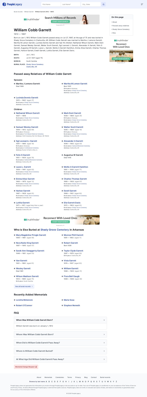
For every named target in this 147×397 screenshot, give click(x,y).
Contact (94, 377)
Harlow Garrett (23, 191)
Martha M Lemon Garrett (75, 84)
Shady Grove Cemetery (79, 90)
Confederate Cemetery (31, 148)
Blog (85, 377)
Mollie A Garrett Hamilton (76, 167)
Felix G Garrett (23, 155)
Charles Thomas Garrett (75, 179)
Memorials (48, 377)
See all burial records (23, 286)
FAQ (114, 33)
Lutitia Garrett (23, 203)
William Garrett (29, 11)
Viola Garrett (70, 260)
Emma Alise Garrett (25, 179)
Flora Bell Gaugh (72, 276)
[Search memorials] (103, 4)
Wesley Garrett (23, 268)
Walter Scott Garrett (73, 127)
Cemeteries (60, 377)
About (114, 22)
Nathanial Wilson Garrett (28, 113)
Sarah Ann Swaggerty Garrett (30, 251)
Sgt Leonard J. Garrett (26, 141)
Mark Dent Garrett (72, 113)
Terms (69, 377)
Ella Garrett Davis (72, 203)
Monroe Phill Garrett (73, 235)
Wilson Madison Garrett (27, 276)
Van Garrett (21, 260)
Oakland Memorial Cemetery (81, 146)
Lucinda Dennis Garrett (27, 97)
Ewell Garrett (70, 191)
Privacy (78, 377)
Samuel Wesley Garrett (27, 127)
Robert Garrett (71, 243)
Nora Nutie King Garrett (27, 243)
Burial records (18, 11)
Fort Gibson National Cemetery (34, 134)
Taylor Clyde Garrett (73, 251)
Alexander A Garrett (73, 141)
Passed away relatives (120, 26)
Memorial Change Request (25, 367)
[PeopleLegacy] (12, 4)
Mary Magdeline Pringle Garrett (31, 235)
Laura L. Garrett (23, 167)
